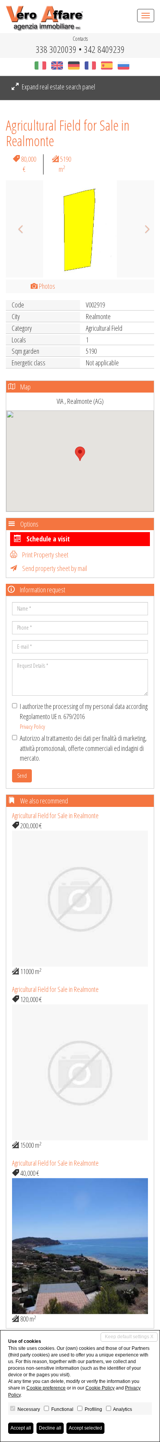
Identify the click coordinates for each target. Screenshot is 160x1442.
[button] (17, 229)
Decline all (50, 1428)
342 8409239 (104, 49)
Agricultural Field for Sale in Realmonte (55, 815)
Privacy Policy (32, 726)
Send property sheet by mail (54, 568)
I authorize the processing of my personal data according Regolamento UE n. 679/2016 (84, 716)
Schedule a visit (47, 538)
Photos (46, 286)
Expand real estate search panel (58, 86)
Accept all (20, 1428)
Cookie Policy (100, 1388)
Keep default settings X (129, 1336)
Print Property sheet (44, 554)
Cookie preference (46, 1388)
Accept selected (85, 1428)
